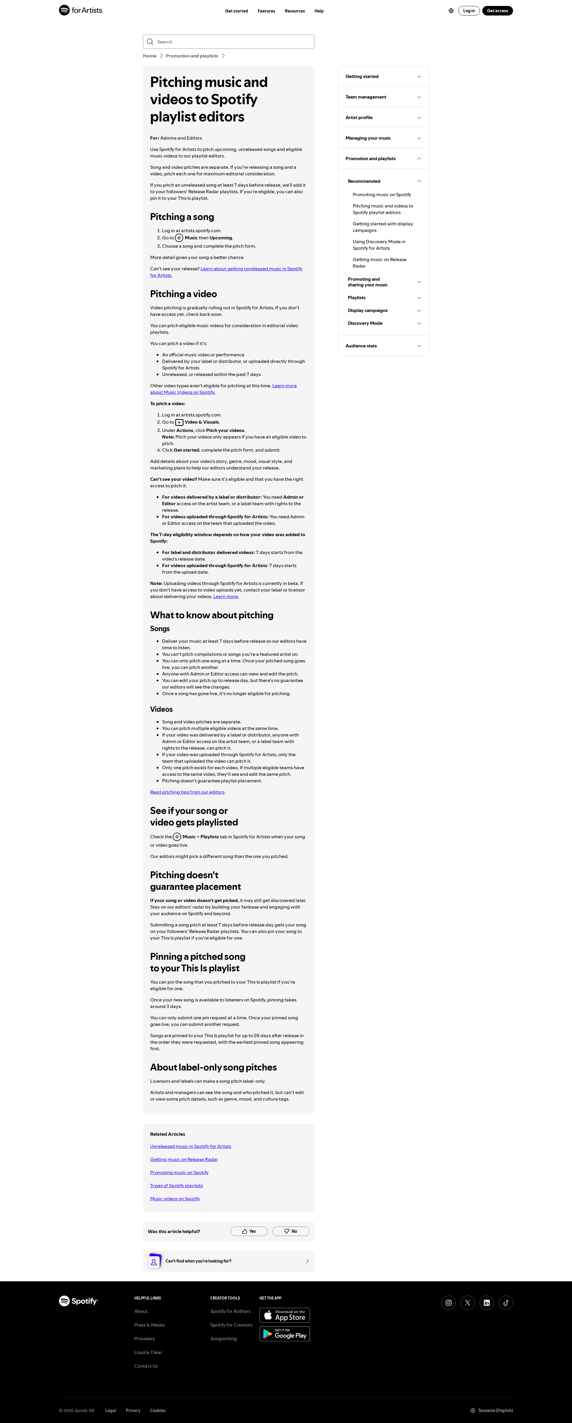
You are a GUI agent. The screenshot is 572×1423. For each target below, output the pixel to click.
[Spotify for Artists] (81, 11)
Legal (110, 1410)
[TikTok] (506, 1303)
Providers (144, 1338)
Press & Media (149, 1324)
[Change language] (451, 10)
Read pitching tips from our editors (187, 792)
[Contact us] (305, 1261)
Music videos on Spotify (175, 1198)
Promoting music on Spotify (179, 1172)
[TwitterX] (468, 1303)
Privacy (133, 1410)
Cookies (158, 1410)
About (141, 1311)
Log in (469, 11)
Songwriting (223, 1338)
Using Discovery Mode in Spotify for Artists (379, 244)
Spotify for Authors (230, 1311)
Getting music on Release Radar (184, 1159)
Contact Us (146, 1366)
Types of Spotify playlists (176, 1185)
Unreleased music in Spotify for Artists (190, 1146)
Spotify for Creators (231, 1324)
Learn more (225, 596)
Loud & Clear (148, 1352)
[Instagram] (449, 1303)
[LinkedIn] (487, 1303)
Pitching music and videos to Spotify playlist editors (383, 209)
